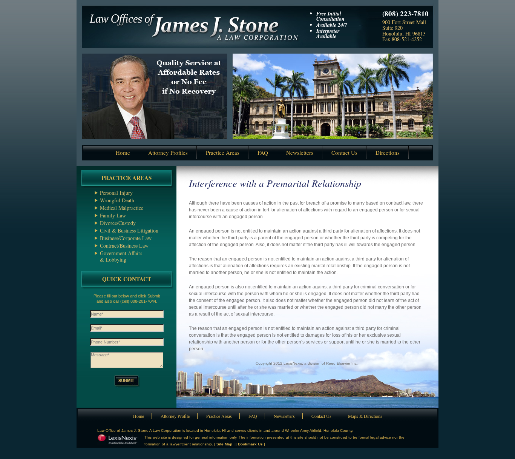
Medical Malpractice (121, 207)
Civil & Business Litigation (129, 230)
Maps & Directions (365, 416)
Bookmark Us (250, 444)
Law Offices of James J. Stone (192, 24)
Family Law (113, 215)
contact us (344, 152)
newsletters (299, 152)
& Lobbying (113, 259)
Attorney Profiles (168, 152)
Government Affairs (121, 253)
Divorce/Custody (118, 222)
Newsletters (284, 416)
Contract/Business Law (124, 245)
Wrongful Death (117, 200)
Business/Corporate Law (126, 238)
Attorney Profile (175, 416)
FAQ (263, 152)
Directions (388, 152)
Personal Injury (116, 192)
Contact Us (321, 416)
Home (123, 152)
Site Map (224, 444)
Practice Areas (222, 152)
